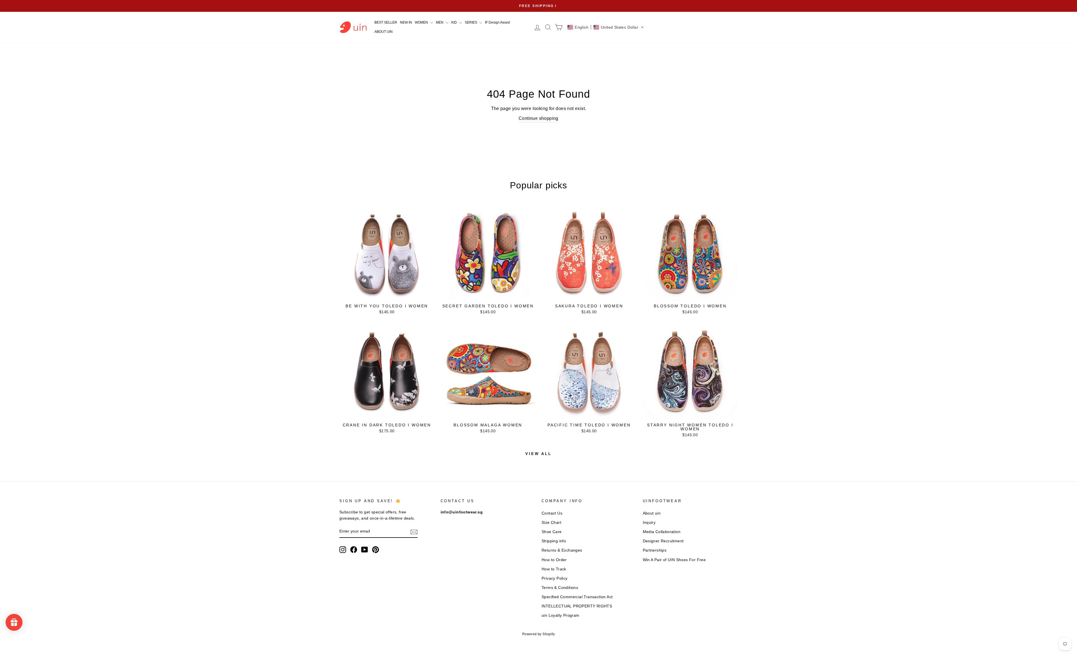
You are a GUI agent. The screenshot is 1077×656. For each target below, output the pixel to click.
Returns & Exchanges (562, 550)
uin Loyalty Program (560, 615)
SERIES (471, 22)
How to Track (554, 569)
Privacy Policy (555, 578)
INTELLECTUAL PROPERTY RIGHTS (577, 606)
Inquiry (649, 522)
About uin (652, 513)
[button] (605, 27)
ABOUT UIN (383, 32)
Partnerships (655, 550)
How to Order (554, 560)
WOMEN (422, 22)
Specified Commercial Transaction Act (577, 597)
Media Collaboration (662, 532)
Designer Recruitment (663, 541)
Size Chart (551, 522)
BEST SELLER (385, 22)
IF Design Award (497, 22)
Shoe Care (552, 532)
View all (538, 454)
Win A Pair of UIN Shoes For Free (674, 560)
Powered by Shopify (538, 634)
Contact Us (552, 513)
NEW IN (406, 22)
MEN (440, 22)
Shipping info (554, 541)
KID (454, 22)
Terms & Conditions (560, 588)
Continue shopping (538, 118)
